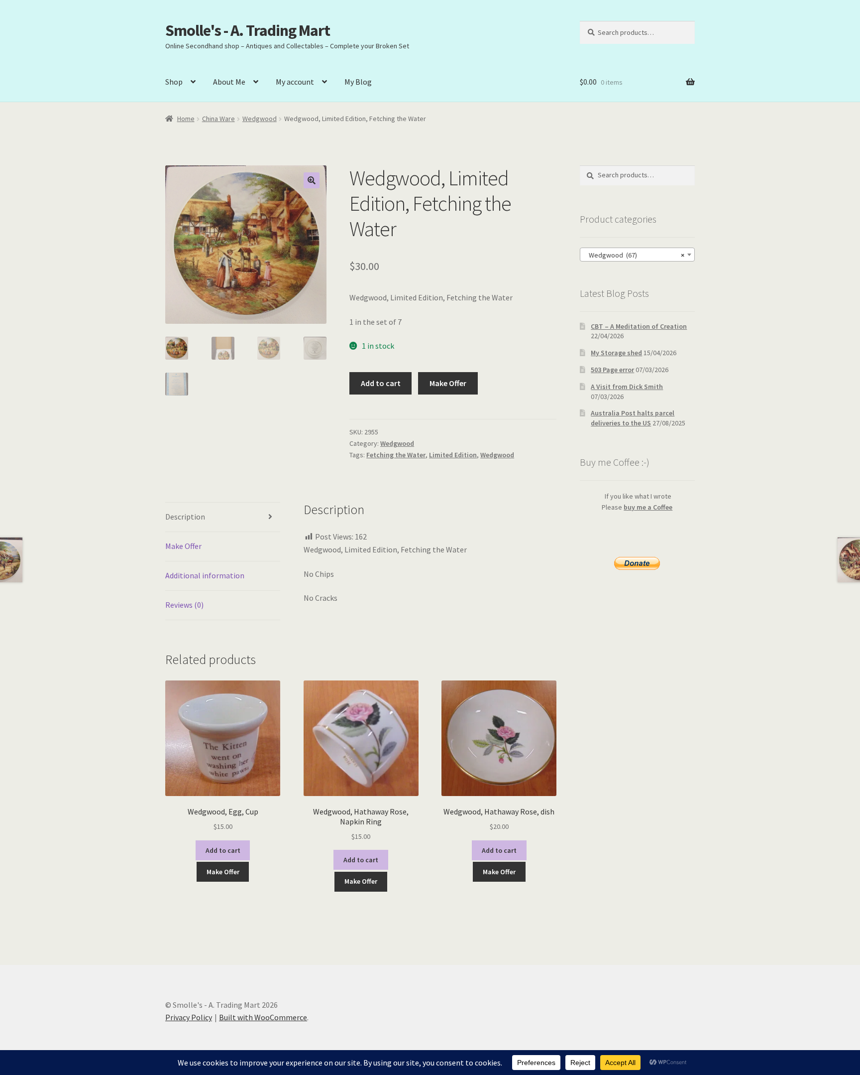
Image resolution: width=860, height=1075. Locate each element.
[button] (312, 180)
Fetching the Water (396, 454)
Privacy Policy (188, 1017)
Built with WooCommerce (263, 1017)
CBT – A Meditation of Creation (639, 326)
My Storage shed (616, 352)
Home (186, 118)
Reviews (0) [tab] (184, 605)
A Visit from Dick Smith (627, 386)
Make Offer (448, 383)
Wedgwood (259, 118)
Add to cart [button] (223, 850)
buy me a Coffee (648, 507)
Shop (174, 82)
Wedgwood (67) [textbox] (634, 255)
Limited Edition (453, 454)
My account (295, 82)
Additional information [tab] (204, 575)
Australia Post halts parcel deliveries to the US (632, 417)
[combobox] (637, 255)
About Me (229, 82)
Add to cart (381, 383)
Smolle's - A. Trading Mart (247, 30)
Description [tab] (185, 517)
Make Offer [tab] (183, 546)
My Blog (358, 82)
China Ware (218, 118)
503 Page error (612, 369)
